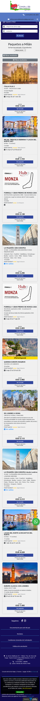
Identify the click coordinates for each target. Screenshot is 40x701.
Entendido (20, 692)
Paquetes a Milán (21, 22)
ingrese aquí (27, 694)
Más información (27, 688)
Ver (20, 109)
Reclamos (20, 634)
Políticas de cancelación (20, 646)
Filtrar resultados (11, 55)
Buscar (21, 35)
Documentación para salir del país (20, 627)
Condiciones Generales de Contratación (20, 640)
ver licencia (34, 671)
